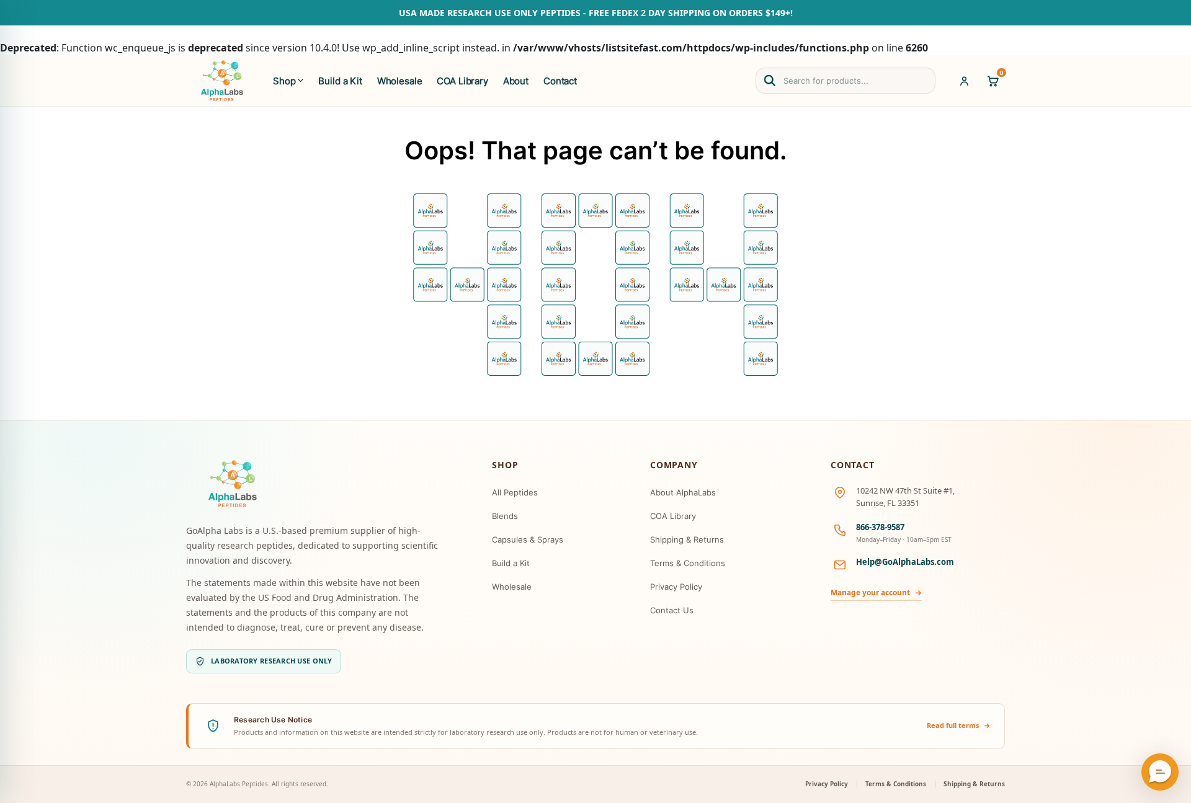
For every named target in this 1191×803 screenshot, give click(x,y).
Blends (505, 516)
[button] (1160, 772)
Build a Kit (340, 81)
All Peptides (515, 492)
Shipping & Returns (687, 539)
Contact (560, 81)
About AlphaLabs (683, 492)
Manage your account (876, 592)
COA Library (462, 81)
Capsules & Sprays (527, 539)
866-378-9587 (880, 527)
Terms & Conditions (687, 563)
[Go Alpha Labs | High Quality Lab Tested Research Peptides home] (222, 80)
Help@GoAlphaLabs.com (905, 561)
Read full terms (959, 725)
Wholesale (399, 81)
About (516, 81)
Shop (284, 81)
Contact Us (672, 610)
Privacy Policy (676, 587)
